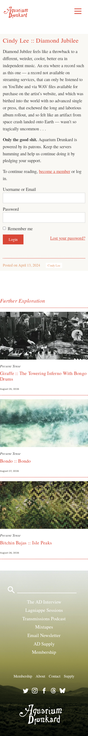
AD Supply (44, 644)
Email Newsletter (44, 635)
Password (11, 209)
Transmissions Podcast (44, 618)
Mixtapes (44, 627)
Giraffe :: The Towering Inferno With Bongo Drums (43, 376)
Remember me (20, 228)
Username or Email (19, 189)
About (40, 676)
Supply (69, 676)
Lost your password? (67, 238)
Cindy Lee (54, 265)
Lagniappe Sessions (44, 610)
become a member (54, 171)
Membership (44, 652)
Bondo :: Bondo (15, 461)
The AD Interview (44, 602)
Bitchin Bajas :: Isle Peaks (26, 542)
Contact (54, 676)
